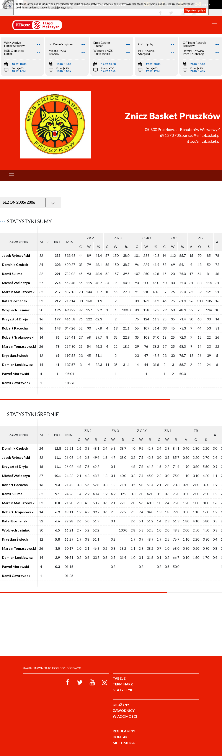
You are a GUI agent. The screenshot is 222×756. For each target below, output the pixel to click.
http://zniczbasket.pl (203, 141)
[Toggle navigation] (214, 25)
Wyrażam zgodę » (195, 10)
